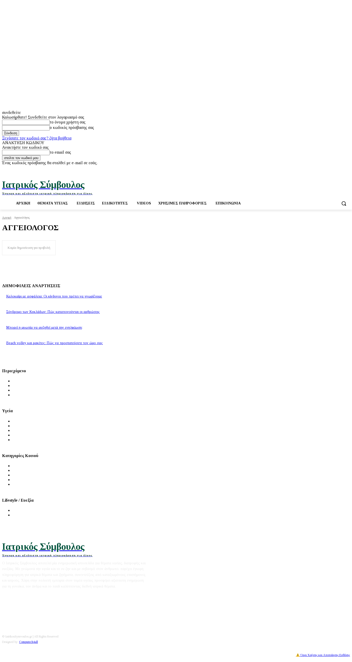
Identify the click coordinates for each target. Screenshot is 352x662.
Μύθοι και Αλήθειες (29, 390)
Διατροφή (20, 510)
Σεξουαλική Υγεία (27, 439)
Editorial (9, 595)
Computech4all (28, 642)
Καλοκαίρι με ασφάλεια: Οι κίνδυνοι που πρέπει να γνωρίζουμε (54, 296)
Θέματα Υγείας (25, 421)
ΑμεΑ (17, 484)
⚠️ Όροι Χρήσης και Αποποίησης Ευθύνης (323, 655)
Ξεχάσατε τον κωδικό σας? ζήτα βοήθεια (36, 138)
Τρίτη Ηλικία (24, 479)
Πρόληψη (20, 426)
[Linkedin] (347, 169)
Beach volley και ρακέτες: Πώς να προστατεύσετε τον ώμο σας (54, 343)
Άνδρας (18, 466)
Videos (18, 395)
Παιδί (17, 475)
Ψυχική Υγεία (24, 430)
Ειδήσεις (19, 385)
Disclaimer (29, 595)
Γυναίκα (19, 470)
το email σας (60, 152)
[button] (344, 203)
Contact (48, 595)
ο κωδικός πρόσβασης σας (72, 127)
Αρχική (6, 217)
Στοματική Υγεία (26, 435)
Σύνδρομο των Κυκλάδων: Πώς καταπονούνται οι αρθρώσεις (53, 312)
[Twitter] (333, 169)
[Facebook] (326, 169)
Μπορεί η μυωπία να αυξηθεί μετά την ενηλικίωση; (44, 327)
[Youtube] (340, 169)
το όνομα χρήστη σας (68, 122)
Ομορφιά (20, 515)
